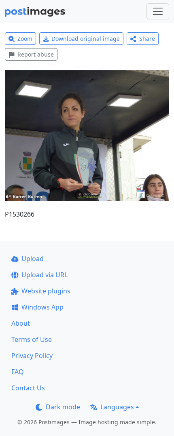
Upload (32, 258)
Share (147, 38)
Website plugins (45, 290)
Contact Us (28, 387)
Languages (117, 406)
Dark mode (63, 406)
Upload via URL (44, 274)
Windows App (42, 307)
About (20, 323)
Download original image (85, 38)
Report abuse (35, 54)
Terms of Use (31, 339)
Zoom (24, 38)
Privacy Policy (32, 355)
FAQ (17, 371)
